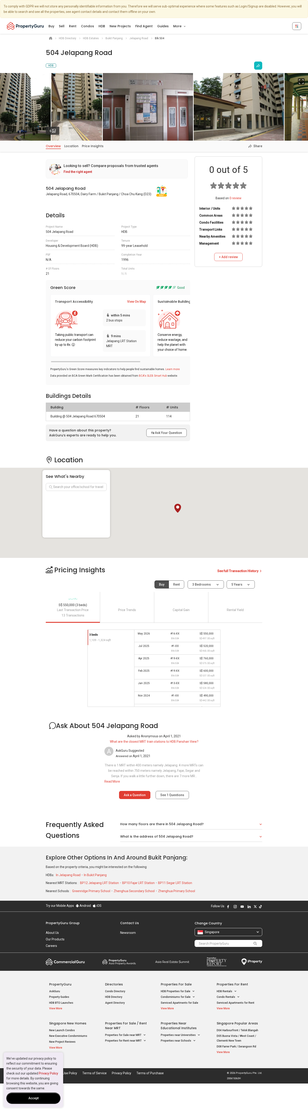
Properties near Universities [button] (178, 1035)
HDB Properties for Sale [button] (176, 991)
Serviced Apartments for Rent (235, 1002)
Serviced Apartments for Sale (179, 1002)
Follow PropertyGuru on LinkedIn (249, 906)
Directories (114, 984)
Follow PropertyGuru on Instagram (235, 906)
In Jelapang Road (68, 875)
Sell (61, 26)
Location (71, 146)
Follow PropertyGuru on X (255, 906)
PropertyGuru (60, 984)
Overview (53, 146)
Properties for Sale (176, 984)
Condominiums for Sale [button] (176, 997)
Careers (51, 946)
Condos (87, 26)
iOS (98, 905)
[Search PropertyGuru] (255, 943)
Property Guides (59, 997)
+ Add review (228, 257)
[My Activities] (296, 26)
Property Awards (119, 962)
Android (85, 905)
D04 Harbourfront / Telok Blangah (237, 1030)
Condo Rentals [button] (226, 997)
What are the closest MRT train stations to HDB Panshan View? (154, 741)
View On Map (136, 301)
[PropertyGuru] (25, 25)
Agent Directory (115, 1002)
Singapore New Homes (67, 1023)
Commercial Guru (65, 961)
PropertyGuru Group (63, 923)
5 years (236, 584)
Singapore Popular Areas (237, 1023)
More (177, 26)
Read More (112, 781)
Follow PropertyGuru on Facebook (228, 906)
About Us (52, 933)
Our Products (55, 939)
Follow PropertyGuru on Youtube (242, 906)
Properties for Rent (232, 984)
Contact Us (129, 923)
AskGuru (54, 991)
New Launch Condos (62, 1030)
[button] (177, 508)
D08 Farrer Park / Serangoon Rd (236, 1046)
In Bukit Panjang (95, 875)
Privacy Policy (48, 1073)
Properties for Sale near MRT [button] (123, 1035)
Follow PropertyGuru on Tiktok (260, 906)
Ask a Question (135, 795)
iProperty (251, 961)
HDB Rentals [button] (225, 991)
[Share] (258, 66)
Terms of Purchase (150, 1073)
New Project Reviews (62, 1041)
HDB (102, 26)
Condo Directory (115, 991)
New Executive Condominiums (68, 1036)
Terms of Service (94, 1073)
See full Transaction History (238, 571)
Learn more (172, 369)
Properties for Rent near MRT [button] (123, 1040)
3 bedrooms (201, 584)
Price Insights (92, 146)
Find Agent (144, 26)
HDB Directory (113, 997)
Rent (72, 26)
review (235, 198)
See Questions (172, 795)
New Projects (120, 26)
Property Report (217, 961)
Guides (163, 26)
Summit (172, 962)
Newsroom (128, 933)
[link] (117, 169)
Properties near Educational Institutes (179, 1025)
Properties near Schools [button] (176, 1040)
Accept (33, 1098)
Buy (51, 26)
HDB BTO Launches (61, 1002)
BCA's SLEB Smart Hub (153, 375)
